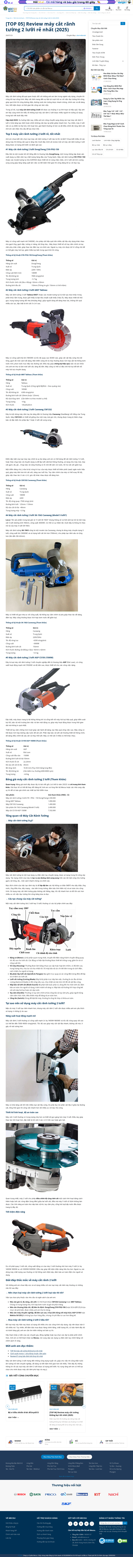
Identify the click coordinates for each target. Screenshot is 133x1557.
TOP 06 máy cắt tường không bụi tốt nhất (26, 1351)
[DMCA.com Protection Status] (122, 1540)
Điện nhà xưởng (82, 13)
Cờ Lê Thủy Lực (97, 154)
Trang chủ (9, 18)
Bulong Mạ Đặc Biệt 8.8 (14, 1463)
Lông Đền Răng (52, 1463)
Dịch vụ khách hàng (44, 1534)
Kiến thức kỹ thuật (19, 18)
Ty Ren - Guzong (115, 1466)
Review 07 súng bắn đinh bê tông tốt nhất (26, 1356)
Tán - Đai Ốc (10, 1469)
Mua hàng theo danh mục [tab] (53, 1457)
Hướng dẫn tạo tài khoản (46, 1542)
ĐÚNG (47, 1440)
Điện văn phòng (92, 13)
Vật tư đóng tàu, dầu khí (104, 13)
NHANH (18, 1441)
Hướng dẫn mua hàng (44, 1527)
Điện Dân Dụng (97, 44)
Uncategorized (97, 32)
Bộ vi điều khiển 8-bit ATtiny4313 (23, 1412)
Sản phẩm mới (81, 35)
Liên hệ (8, 1538)
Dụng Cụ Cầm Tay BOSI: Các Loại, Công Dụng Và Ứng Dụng (114, 101)
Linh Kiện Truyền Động (100, 61)
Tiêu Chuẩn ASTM (98, 53)
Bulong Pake (10, 1466)
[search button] (97, 8)
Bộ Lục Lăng (107, 145)
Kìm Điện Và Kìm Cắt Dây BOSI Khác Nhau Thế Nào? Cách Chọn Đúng (113, 75)
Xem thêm (12, 1417)
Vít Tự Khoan (114, 1463)
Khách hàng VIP (11, 1530)
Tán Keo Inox (93, 1463)
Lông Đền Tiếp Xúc (95, 1466)
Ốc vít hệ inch (42, 13)
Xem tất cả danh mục (66, 1476)
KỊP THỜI (109, 1441)
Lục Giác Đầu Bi (97, 150)
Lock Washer (96, 140)
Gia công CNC (60, 13)
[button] (84, 1406)
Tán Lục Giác (72, 1472)
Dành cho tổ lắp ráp (71, 13)
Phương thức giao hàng (45, 1538)
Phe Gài (29, 1466)
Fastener (95, 48)
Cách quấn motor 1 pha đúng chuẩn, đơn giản (28, 1353)
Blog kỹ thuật (10, 1527)
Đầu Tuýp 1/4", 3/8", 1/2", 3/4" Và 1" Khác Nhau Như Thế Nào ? (113, 113)
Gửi (125, 1523)
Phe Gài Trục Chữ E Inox (55, 1469)
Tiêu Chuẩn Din (97, 36)
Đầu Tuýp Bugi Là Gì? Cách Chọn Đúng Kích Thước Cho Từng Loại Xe (114, 126)
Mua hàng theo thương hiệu (30, 13)
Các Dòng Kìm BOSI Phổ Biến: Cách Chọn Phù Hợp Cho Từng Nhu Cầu (113, 88)
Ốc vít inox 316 (51, 13)
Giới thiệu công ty (12, 1523)
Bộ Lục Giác (96, 145)
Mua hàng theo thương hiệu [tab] (79, 1457)
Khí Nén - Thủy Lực (99, 65)
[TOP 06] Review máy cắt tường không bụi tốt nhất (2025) (64, 1413)
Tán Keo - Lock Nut (95, 1469)
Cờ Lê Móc (119, 150)
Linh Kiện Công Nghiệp (112, 140)
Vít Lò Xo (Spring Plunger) (115, 1470)
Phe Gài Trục (51, 1466)
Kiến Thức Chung (98, 57)
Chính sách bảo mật (13, 1534)
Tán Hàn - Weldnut (33, 1469)
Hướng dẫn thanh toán (45, 1530)
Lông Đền (29, 1463)
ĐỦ (76, 1441)
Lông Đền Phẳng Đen (75, 1463)
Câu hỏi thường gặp (44, 1523)
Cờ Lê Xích (109, 150)
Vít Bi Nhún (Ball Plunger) (74, 1467)
